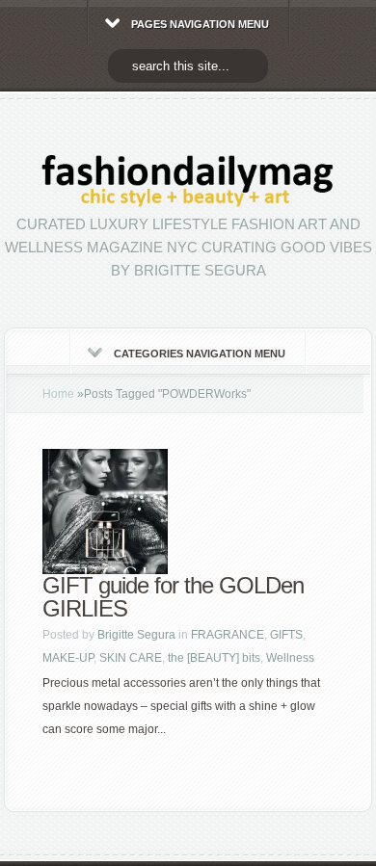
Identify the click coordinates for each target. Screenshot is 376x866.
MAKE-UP (68, 658)
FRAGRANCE (227, 635)
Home (58, 394)
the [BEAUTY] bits (214, 658)
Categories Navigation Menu (199, 353)
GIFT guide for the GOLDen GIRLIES (173, 596)
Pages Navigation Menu (200, 24)
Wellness (290, 658)
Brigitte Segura (136, 635)
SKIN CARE (130, 658)
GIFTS (286, 635)
